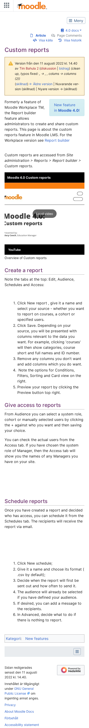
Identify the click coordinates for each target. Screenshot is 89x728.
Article (41, 35)
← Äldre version (40, 84)
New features (36, 638)
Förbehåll (11, 718)
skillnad (21, 84)
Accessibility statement (22, 725)
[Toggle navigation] (5, 6)
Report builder (57, 140)
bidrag (64, 68)
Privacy (10, 705)
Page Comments (69, 35)
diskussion (48, 68)
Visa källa (46, 40)
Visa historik (73, 40)
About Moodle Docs (19, 711)
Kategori (13, 638)
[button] (44, 213)
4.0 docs (71, 30)
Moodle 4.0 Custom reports (29, 177)
